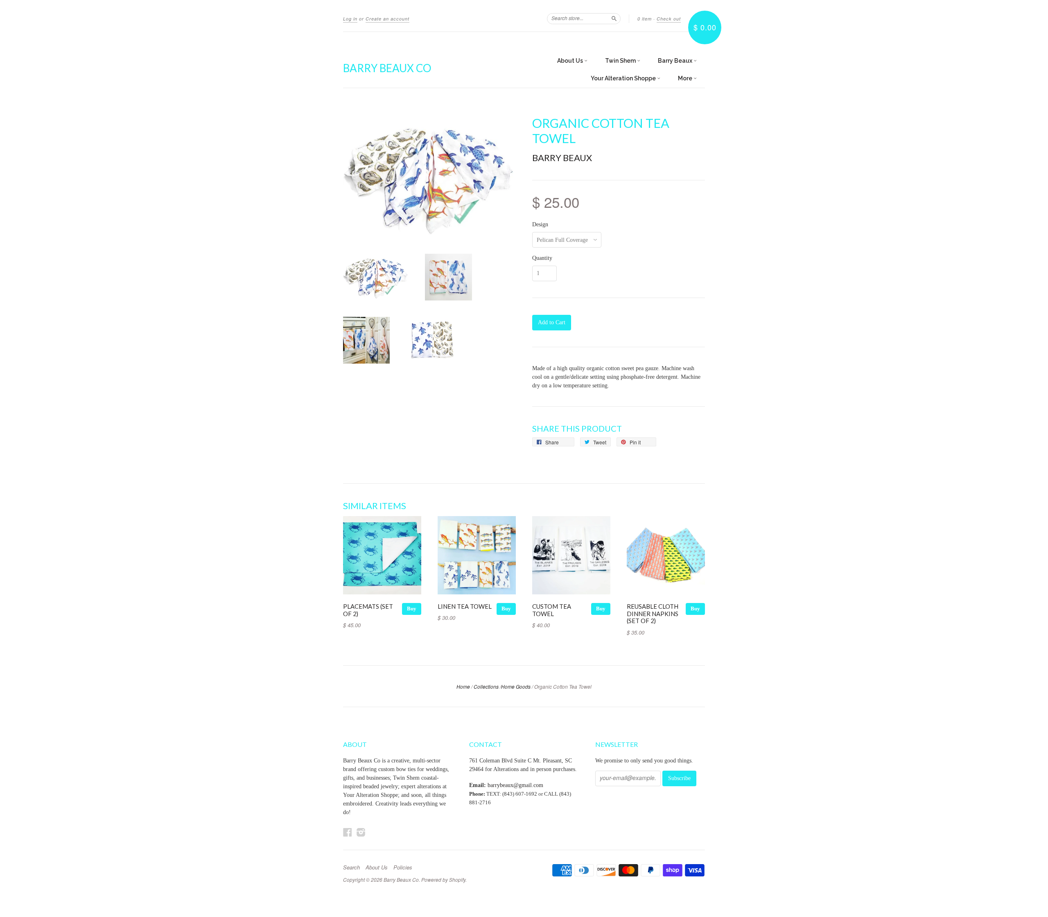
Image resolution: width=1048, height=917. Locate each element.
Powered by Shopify (443, 879)
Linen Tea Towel (465, 606)
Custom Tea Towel (551, 610)
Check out (669, 19)
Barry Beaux (675, 60)
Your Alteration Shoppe (624, 78)
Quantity (542, 258)
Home (463, 686)
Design (540, 224)
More (685, 78)
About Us (570, 60)
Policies (402, 867)
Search (351, 867)
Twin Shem (621, 60)
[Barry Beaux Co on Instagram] (361, 832)
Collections (486, 686)
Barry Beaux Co (387, 68)
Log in (350, 19)
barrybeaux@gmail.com (515, 785)
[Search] (614, 18)
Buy (411, 608)
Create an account (387, 19)
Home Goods (516, 686)
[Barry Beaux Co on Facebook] (347, 832)
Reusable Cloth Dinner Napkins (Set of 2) (652, 614)
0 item (644, 19)
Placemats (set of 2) (368, 610)
